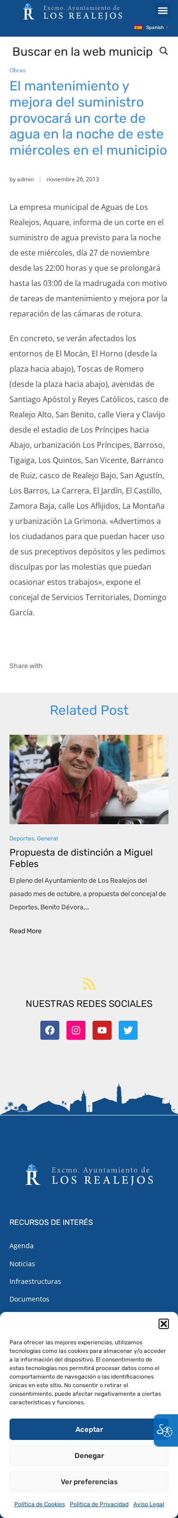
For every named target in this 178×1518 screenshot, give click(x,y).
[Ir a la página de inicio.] (72, 11)
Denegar (89, 1455)
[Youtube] (102, 1030)
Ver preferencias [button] (89, 1482)
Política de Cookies (39, 1504)
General (47, 838)
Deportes (21, 838)
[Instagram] (75, 1030)
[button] (164, 1324)
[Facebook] (49, 1030)
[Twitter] (128, 1030)
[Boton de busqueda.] (164, 51)
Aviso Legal (148, 1504)
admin (25, 179)
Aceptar (89, 1429)
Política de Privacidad (99, 1504)
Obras (17, 70)
